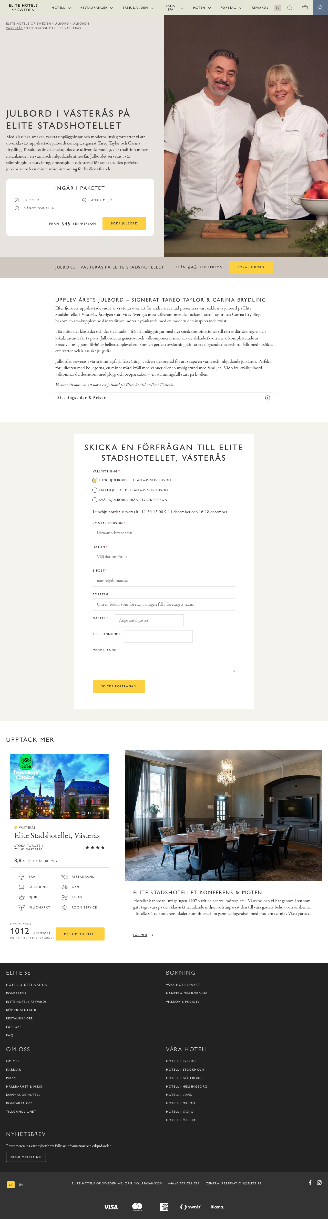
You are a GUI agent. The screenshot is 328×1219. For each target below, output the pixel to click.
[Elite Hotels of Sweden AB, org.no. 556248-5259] (23, 8)
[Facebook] (310, 1182)
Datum (99, 547)
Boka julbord (124, 223)
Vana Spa (170, 7)
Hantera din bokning (187, 993)
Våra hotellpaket (183, 984)
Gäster (99, 618)
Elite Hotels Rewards (26, 1001)
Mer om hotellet (80, 934)
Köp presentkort (22, 1010)
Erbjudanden (135, 7)
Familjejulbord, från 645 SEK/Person (133, 490)
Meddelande (104, 650)
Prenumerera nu (26, 1157)
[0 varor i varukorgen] (305, 7)
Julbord (61, 23)
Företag (229, 7)
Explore (14, 1026)
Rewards (260, 7)
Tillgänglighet (21, 1111)
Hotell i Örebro (181, 1120)
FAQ (9, 1035)
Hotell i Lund (179, 1095)
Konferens (16, 993)
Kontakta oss (19, 1103)
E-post (99, 570)
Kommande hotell (23, 1095)
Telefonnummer (108, 634)
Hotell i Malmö (180, 1103)
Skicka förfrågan (118, 686)
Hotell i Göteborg (184, 1078)
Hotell (58, 7)
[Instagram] (319, 1182)
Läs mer (140, 935)
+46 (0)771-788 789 (184, 1183)
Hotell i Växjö (180, 1111)
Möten (199, 7)
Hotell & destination (27, 984)
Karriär (13, 1069)
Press (11, 1078)
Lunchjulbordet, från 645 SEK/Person (135, 480)
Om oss (13, 1061)
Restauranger (93, 7)
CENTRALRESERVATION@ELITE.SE (233, 1183)
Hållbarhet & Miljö (24, 1086)
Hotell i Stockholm (185, 1069)
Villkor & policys (182, 1001)
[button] (289, 7)
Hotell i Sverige (181, 1061)
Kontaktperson (108, 523)
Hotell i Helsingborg (187, 1086)
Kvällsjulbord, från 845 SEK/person (133, 500)
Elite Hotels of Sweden (28, 23)
